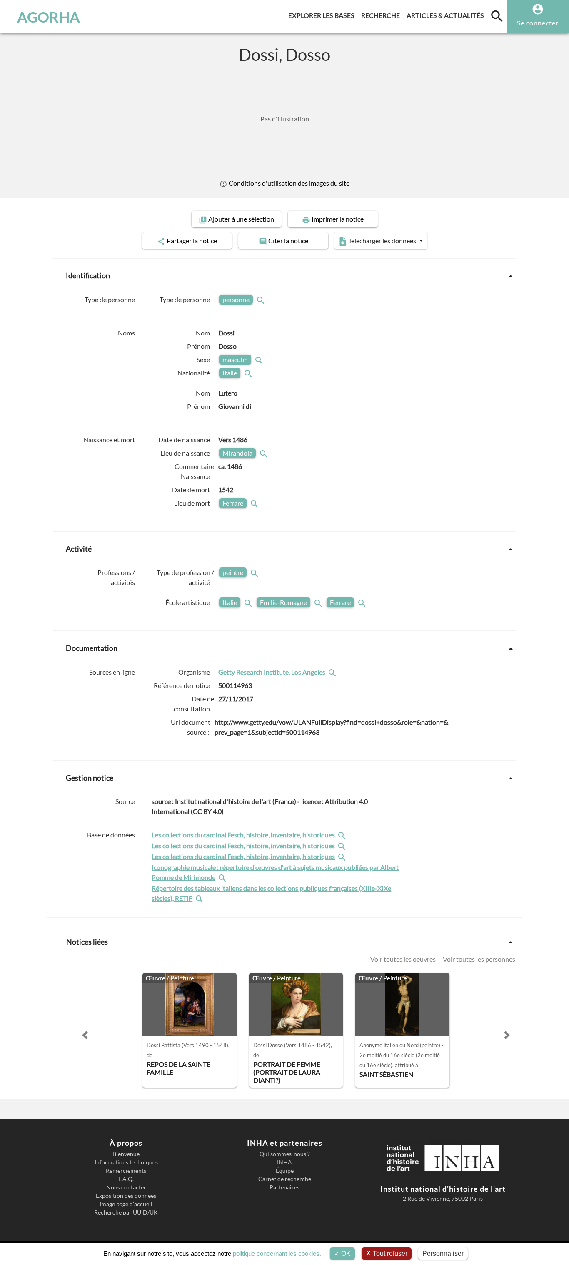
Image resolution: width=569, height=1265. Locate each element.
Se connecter (538, 23)
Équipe (285, 1171)
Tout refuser (389, 1253)
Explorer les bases (323, 15)
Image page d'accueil (126, 1204)
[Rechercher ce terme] (261, 299)
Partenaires (284, 1187)
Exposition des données (126, 1196)
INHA (284, 1162)
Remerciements (126, 1171)
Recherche (382, 15)
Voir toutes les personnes (478, 959)
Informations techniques (126, 1162)
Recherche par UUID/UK (126, 1212)
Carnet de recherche (284, 1179)
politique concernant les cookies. (277, 1253)
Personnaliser (443, 1253)
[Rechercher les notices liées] (333, 672)
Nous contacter (126, 1187)
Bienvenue (126, 1154)
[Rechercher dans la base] (342, 835)
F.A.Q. (126, 1179)
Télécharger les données (382, 240)
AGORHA (48, 16)
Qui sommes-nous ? (285, 1154)
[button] (85, 1035)
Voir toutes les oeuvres (403, 959)
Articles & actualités (447, 15)
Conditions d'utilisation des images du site (288, 183)
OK (345, 1253)
